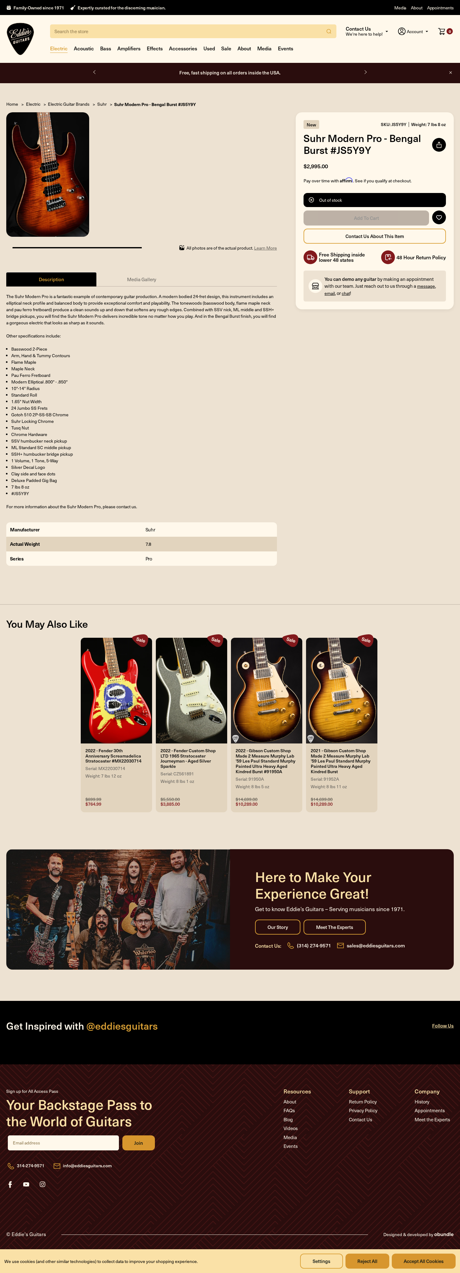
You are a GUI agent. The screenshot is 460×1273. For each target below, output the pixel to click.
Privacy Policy (363, 1110)
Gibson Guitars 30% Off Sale (230, 72)
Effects (155, 48)
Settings (321, 1261)
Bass (105, 48)
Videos (291, 1128)
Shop (261, 73)
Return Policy (363, 1101)
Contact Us (360, 1119)
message (426, 286)
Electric (59, 48)
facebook (10, 1184)
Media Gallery (141, 279)
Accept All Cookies (424, 1261)
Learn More (265, 248)
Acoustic (84, 48)
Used (209, 48)
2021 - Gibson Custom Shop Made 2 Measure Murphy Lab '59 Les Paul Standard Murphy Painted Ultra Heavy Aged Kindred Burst (341, 761)
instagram (42, 1184)
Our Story (277, 927)
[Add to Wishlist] (439, 217)
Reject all (367, 1261)
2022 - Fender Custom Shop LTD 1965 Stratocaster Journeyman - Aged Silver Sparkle (188, 758)
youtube (26, 1184)
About (416, 8)
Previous (95, 72)
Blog (288, 1119)
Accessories (183, 48)
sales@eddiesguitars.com (376, 945)
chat (346, 293)
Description (51, 279)
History (422, 1101)
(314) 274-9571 (314, 945)
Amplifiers (129, 48)
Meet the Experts (335, 927)
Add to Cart (366, 218)
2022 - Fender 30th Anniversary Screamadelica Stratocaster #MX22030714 (113, 756)
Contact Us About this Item (375, 236)
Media (400, 8)
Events (285, 48)
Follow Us (443, 1025)
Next (365, 72)
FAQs (289, 1110)
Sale (226, 48)
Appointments (440, 8)
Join (138, 1142)
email (330, 293)
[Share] (439, 144)
